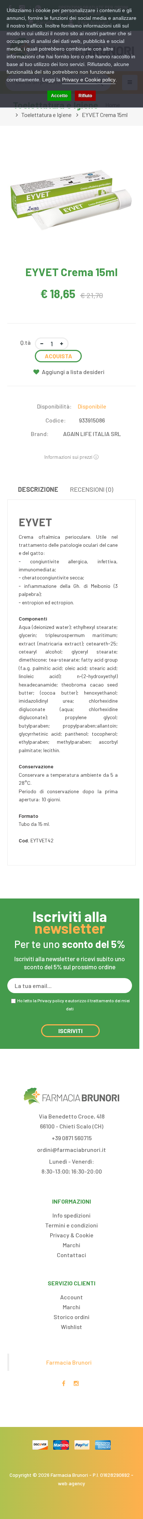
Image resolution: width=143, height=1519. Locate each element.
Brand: (39, 433)
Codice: (55, 420)
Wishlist (71, 1326)
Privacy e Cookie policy (88, 80)
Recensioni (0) (91, 489)
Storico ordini (71, 1316)
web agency (71, 1483)
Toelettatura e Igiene (46, 114)
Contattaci (71, 1254)
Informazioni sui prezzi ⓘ (71, 457)
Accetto (59, 95)
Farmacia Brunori (69, 1362)
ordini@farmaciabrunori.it (71, 1149)
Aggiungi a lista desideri (73, 371)
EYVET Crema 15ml (105, 114)
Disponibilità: (54, 406)
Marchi (71, 1244)
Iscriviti (70, 1030)
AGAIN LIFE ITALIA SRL (92, 433)
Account (71, 1296)
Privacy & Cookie (72, 1234)
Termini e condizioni (71, 1225)
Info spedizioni (71, 1215)
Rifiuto (85, 95)
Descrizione (38, 489)
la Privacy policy (48, 1000)
